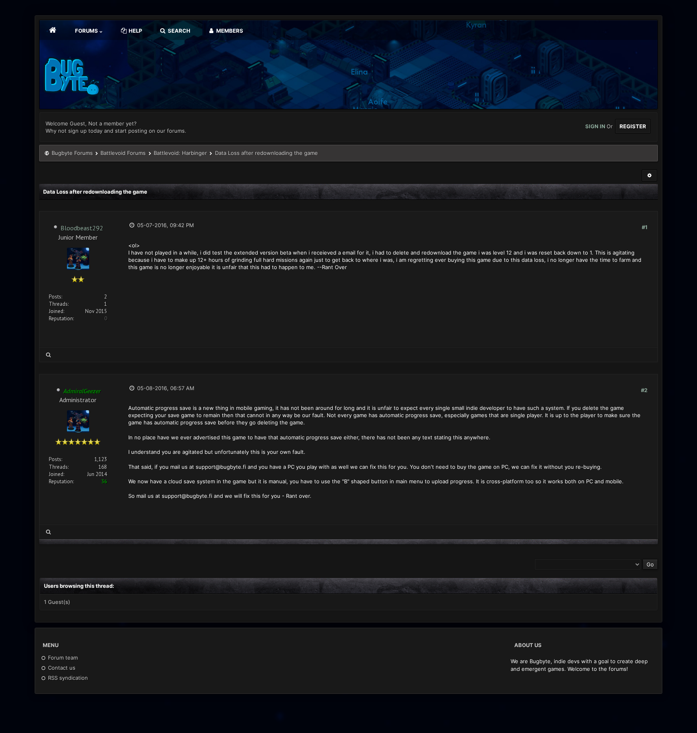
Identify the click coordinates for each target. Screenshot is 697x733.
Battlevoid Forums (123, 153)
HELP (134, 30)
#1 (644, 227)
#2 (644, 390)
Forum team (62, 657)
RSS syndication (67, 678)
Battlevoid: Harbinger (180, 153)
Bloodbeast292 (82, 228)
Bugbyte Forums (72, 153)
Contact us (60, 667)
